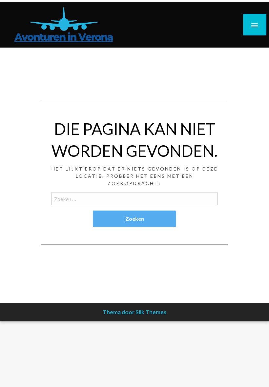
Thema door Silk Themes (134, 312)
